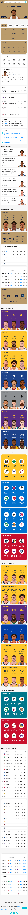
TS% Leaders (5, 431)
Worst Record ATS (6, 720)
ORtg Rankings (5, 456)
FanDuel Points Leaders (8, 567)
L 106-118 (11, 103)
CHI (10, 863)
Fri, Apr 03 (4, 95)
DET (11, 872)
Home (5, 902)
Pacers (7, 794)
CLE (11, 869)
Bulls (7, 787)
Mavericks (8, 261)
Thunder (8, 803)
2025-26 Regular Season (8, 42)
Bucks (7, 784)
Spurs (7, 806)
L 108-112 (19, 74)
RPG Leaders (5, 333)
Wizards (8, 797)
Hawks (7, 769)
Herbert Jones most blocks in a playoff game (15, 137)
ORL (21, 891)
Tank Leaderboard (6, 535)
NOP (21, 273)
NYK (21, 884)
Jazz (7, 846)
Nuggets (8, 809)
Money (10, 902)
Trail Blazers (9, 825)
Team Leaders (5, 212)
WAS (21, 894)
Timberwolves (22, 298)
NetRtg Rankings (6, 509)
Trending (15, 902)
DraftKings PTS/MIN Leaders (9, 667)
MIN (11, 866)
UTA (21, 276)
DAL (20, 866)
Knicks (7, 760)
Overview (4, 25)
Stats (10, 25)
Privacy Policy (4, 910)
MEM (20, 860)
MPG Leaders (5, 626)
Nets (7, 790)
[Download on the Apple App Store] (11, 913)
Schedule (4, 268)
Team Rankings (6, 233)
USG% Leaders (5, 606)
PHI (11, 884)
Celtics (7, 757)
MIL (11, 894)
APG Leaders (5, 352)
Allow (24, 908)
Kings (7, 843)
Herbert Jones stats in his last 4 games (14, 140)
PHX (11, 860)
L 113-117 (11, 97)
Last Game (4, 289)
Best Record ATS (6, 693)
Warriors (8, 255)
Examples (21, 902)
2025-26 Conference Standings (10, 246)
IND (11, 273)
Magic (7, 775)
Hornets (8, 778)
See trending (7, 142)
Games (16, 25)
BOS (11, 881)
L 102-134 (11, 109)
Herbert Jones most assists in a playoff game (12, 134)
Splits (22, 25)
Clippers (8, 252)
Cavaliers (8, 763)
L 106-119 (11, 114)
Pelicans (4, 17)
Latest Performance (7, 69)
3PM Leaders (5, 412)
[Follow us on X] (17, 912)
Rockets (8, 816)
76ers (7, 772)
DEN (21, 279)
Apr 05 (10, 74)
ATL (11, 891)
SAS (20, 863)
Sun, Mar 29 (4, 107)
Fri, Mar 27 (4, 113)
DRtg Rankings (5, 482)
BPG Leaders (5, 392)
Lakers (7, 813)
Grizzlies (8, 264)
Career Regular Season (8, 56)
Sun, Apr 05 (4, 90)
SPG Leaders (5, 372)
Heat (7, 781)
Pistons (8, 754)
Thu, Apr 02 (4, 101)
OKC (20, 872)
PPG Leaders (5, 311)
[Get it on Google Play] (14, 913)
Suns (7, 822)
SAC (11, 285)
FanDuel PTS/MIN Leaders (8, 645)
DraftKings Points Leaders (9, 586)
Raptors (8, 766)
